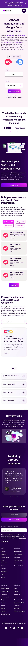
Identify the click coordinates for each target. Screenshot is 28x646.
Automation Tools (18, 565)
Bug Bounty (17, 608)
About (15, 588)
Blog (2, 600)
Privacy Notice (22, 538)
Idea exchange (18, 563)
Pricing (3, 565)
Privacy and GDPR (19, 602)
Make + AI (3, 554)
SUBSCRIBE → (5, 541)
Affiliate (3, 605)
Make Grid (4, 563)
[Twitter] (14, 628)
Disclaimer (16, 605)
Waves (3, 577)
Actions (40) (8, 225)
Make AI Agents (5, 557)
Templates (17, 557)
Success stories (18, 554)
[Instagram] (10, 628)
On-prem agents (5, 614)
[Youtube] (22, 628)
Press (15, 597)
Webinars (3, 602)
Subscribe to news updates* (9, 526)
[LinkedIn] (18, 628)
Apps (2, 560)
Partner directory (18, 560)
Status (2, 574)
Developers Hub (5, 597)
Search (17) (20, 225)
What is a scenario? (9, 384)
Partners (3, 608)
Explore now (18, 5)
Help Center (4, 594)
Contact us (17, 594)
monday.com (10, 35)
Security (3, 611)
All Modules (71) (8, 222)
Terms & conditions (19, 600)
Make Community (5, 591)
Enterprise (3, 571)
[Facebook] (6, 628)
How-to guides (18, 551)
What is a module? (8, 392)
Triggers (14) (20, 222)
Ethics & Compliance (19, 611)
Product (3, 551)
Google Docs (21, 35)
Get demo (3, 568)
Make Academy (5, 588)
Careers (16, 591)
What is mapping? (8, 400)
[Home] (7, 11)
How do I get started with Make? (10, 376)
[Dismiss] (26, 3)
